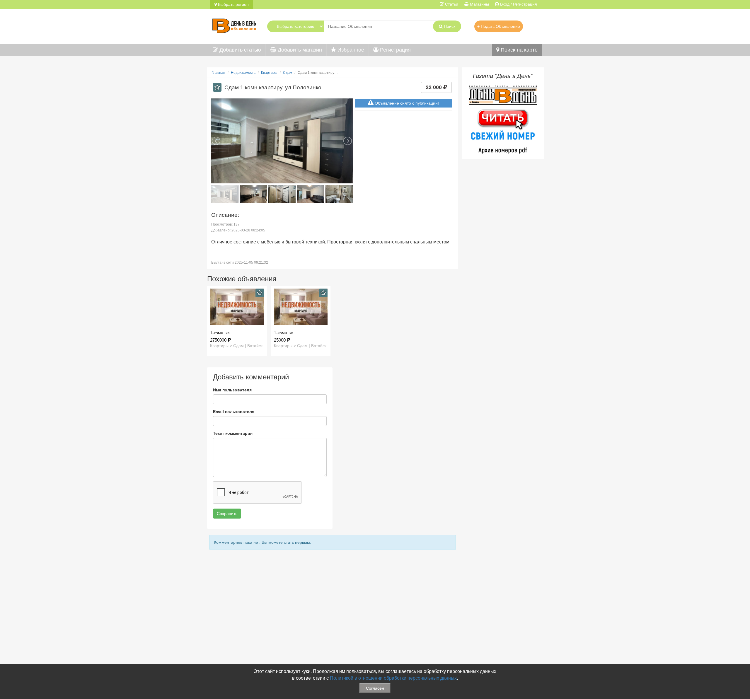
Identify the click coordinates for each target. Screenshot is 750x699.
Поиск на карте (518, 50)
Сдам (287, 73)
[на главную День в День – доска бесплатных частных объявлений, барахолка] (234, 25)
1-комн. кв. (220, 332)
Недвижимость (243, 73)
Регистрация (395, 50)
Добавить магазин (299, 50)
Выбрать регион (233, 4)
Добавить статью (239, 50)
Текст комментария (233, 433)
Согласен (375, 688)
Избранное (350, 50)
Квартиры (269, 73)
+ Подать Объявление (498, 26)
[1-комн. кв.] (237, 307)
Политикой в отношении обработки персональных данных (393, 678)
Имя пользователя (232, 390)
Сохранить (227, 513)
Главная (218, 73)
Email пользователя (233, 411)
